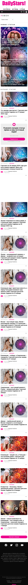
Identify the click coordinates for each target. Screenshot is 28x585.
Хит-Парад (15, 9)
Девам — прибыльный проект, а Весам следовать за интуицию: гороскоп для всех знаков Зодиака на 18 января (14, 423)
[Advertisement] (14, 189)
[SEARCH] (24, 11)
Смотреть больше (14, 537)
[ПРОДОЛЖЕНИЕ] (26, 120)
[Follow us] (21, 11)
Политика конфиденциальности (14, 582)
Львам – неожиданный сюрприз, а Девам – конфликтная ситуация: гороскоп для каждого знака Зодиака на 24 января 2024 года (14, 257)
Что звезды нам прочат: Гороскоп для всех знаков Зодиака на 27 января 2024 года (14, 112)
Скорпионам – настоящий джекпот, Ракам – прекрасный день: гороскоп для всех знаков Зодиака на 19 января (13, 390)
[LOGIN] (26, 11)
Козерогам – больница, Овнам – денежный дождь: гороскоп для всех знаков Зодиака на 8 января (14, 488)
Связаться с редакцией (16, 580)
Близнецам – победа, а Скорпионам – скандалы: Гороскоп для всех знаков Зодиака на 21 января (14, 357)
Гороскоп (11, 108)
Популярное (6, 9)
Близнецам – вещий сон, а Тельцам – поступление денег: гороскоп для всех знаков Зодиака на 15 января (14, 456)
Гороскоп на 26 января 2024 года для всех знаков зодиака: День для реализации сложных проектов (14, 167)
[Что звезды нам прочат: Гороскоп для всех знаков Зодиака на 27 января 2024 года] (14, 99)
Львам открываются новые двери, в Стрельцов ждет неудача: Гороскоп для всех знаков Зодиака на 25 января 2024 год (13, 223)
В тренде (22, 9)
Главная (8, 580)
